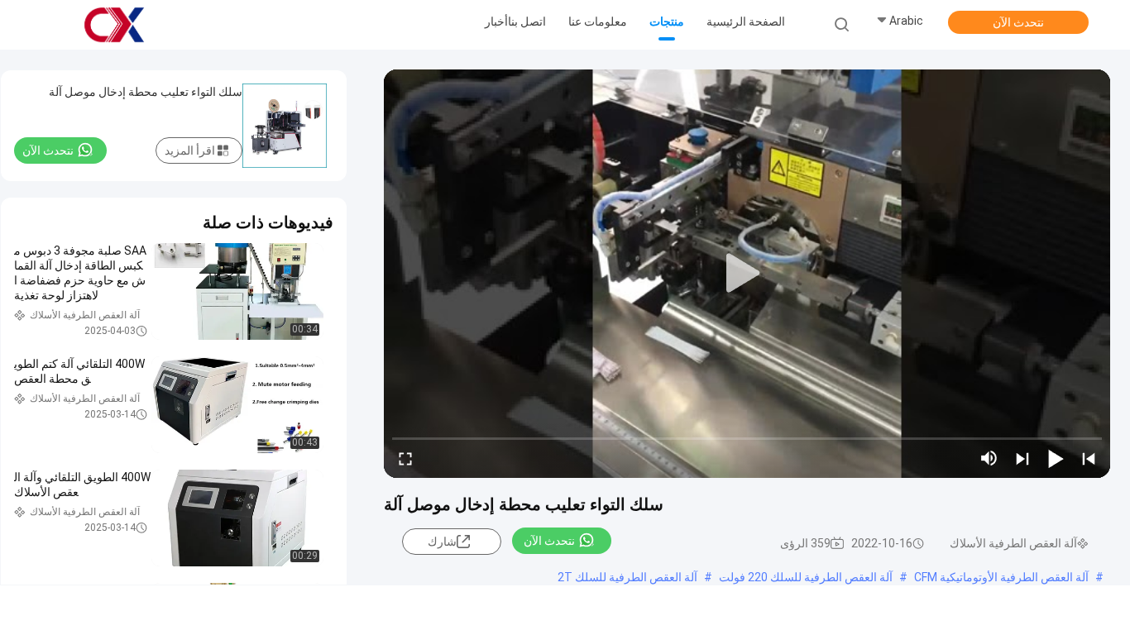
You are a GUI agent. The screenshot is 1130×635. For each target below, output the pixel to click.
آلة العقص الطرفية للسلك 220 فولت (806, 577)
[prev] (1088, 458)
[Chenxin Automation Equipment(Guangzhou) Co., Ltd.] (114, 25)
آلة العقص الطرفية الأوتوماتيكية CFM (1001, 577)
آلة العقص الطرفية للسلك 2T (627, 577)
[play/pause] (1055, 458)
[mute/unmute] (989, 458)
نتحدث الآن (1018, 22)
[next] (1022, 458)
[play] (747, 273)
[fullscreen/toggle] (405, 458)
